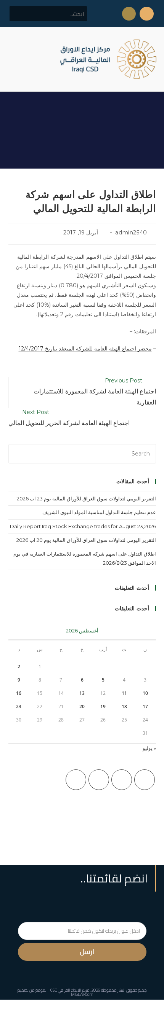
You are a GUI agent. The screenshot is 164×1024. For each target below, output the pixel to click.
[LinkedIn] (76, 779)
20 (82, 706)
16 (18, 693)
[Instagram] (98, 779)
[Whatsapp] (129, 14)
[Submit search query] (19, 13)
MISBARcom (82, 994)
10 (145, 693)
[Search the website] (48, 13)
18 (124, 706)
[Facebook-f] (146, 14)
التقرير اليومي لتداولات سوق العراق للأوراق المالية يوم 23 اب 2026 (86, 498)
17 (145, 706)
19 (103, 706)
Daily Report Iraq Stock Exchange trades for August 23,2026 (83, 526)
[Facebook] (121, 779)
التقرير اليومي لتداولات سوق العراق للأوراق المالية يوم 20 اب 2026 (86, 540)
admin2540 (131, 232)
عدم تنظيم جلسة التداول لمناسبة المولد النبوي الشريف (99, 512)
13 (82, 693)
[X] (144, 779)
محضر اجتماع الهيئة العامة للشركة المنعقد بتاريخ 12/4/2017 (85, 348)
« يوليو (149, 748)
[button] (13, 59)
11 (124, 693)
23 (18, 706)
